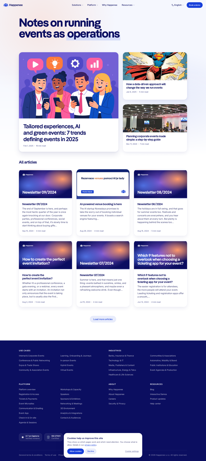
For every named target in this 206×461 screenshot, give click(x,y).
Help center (155, 403)
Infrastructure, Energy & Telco (122, 370)
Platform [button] (91, 5)
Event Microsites (26, 403)
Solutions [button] (76, 5)
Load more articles (103, 319)
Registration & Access (29, 394)
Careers (112, 399)
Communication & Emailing (31, 408)
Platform (24, 384)
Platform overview (27, 389)
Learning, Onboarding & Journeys (75, 355)
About (112, 384)
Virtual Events (66, 370)
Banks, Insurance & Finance (121, 355)
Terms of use (50, 455)
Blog (152, 389)
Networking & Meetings (71, 403)
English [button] (177, 5)
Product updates (158, 399)
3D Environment (67, 408)
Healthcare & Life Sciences (121, 374)
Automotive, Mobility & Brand (163, 360)
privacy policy (90, 445)
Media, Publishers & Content (122, 365)
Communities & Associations (163, 355)
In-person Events (68, 360)
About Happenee (116, 394)
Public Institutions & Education (164, 365)
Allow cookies (76, 451)
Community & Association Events (34, 370)
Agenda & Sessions (28, 422)
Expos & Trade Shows (29, 365)
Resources (156, 384)
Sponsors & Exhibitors (70, 399)
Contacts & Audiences (70, 417)
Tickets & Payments (28, 399)
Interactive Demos (158, 394)
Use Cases (24, 351)
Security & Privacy (117, 403)
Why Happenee (109, 5)
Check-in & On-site (27, 417)
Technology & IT (116, 360)
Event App (24, 413)
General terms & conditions (30, 455)
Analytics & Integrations (71, 413)
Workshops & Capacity (70, 389)
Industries (115, 351)
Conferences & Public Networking (34, 360)
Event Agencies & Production (163, 370)
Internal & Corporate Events (31, 355)
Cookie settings (132, 451)
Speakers (64, 394)
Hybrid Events (66, 365)
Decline (90, 451)
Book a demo (194, 5)
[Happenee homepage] (13, 5)
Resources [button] (127, 5)
